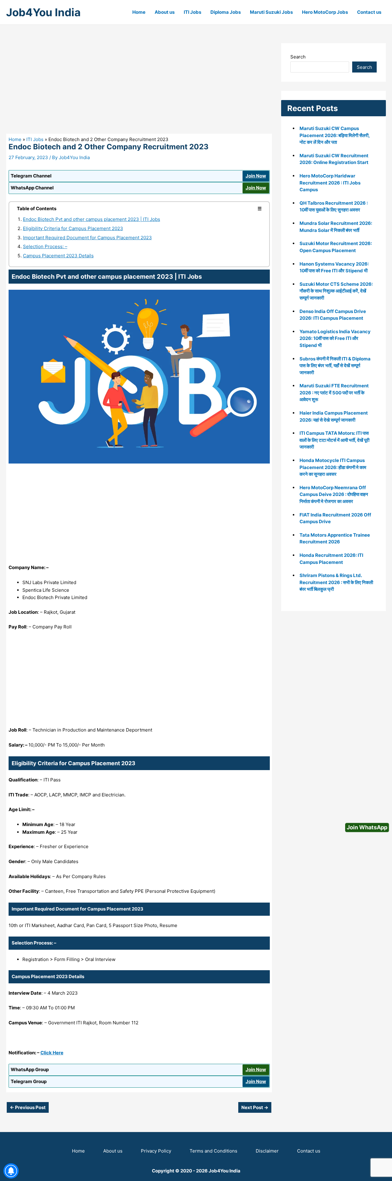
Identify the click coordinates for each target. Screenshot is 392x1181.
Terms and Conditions (213, 1151)
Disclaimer (267, 1151)
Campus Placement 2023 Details (58, 256)
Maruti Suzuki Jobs (271, 12)
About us (165, 12)
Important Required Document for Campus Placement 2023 (87, 237)
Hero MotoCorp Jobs (325, 12)
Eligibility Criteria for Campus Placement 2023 (73, 228)
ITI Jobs (192, 12)
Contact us (369, 12)
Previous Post (28, 1107)
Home (138, 12)
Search (298, 57)
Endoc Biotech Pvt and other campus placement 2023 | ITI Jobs (91, 219)
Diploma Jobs (225, 12)
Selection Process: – (45, 246)
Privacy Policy (156, 1151)
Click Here (51, 1053)
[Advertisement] (139, 88)
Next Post (254, 1107)
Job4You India (43, 12)
